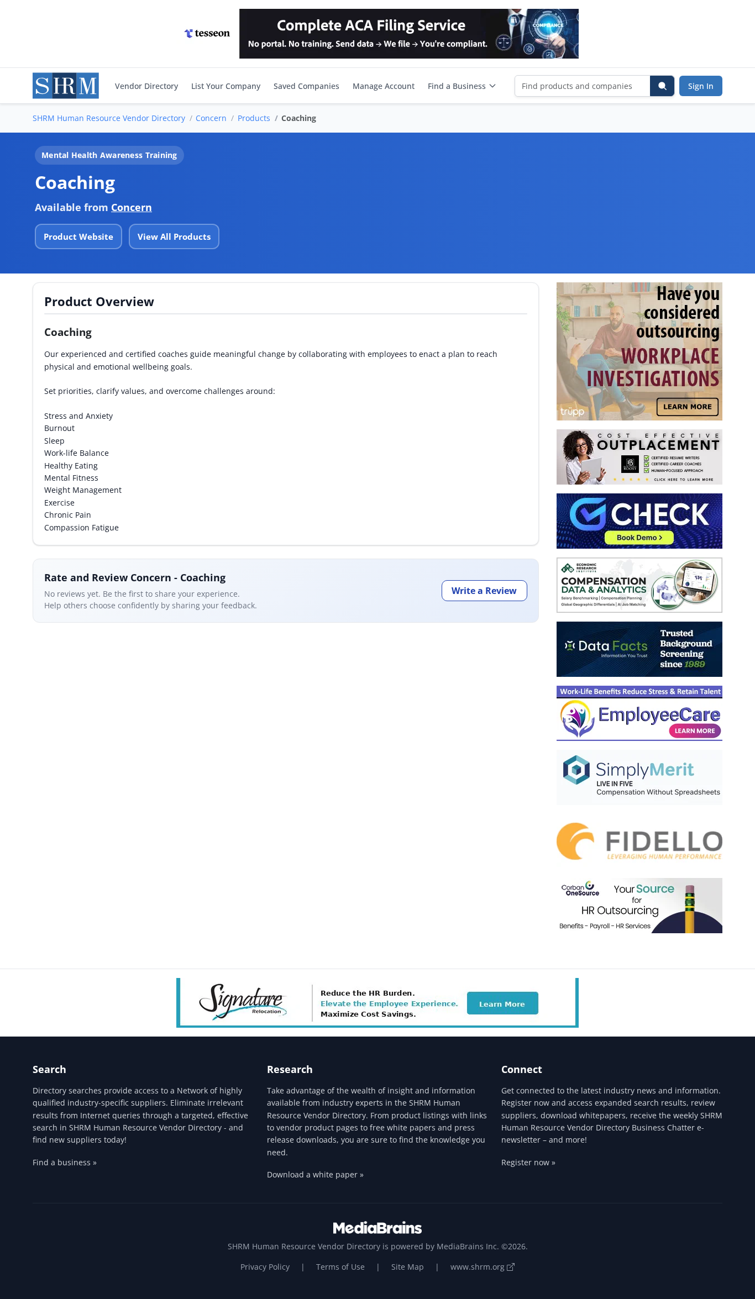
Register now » (528, 1162)
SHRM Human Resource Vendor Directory (109, 118)
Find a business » (65, 1162)
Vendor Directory (146, 86)
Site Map (407, 1266)
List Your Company (225, 86)
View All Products (174, 236)
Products (254, 118)
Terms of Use (340, 1266)
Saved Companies (306, 86)
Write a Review (484, 591)
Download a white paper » (315, 1174)
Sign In (701, 86)
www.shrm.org (478, 1266)
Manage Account (384, 86)
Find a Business (457, 86)
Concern (211, 118)
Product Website (78, 236)
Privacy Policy (265, 1266)
